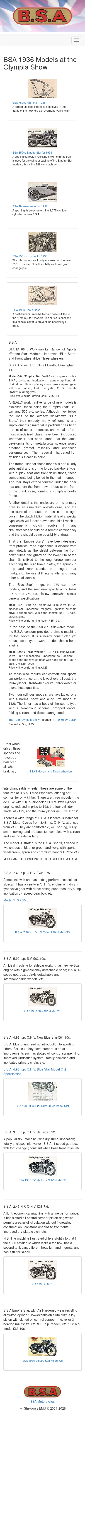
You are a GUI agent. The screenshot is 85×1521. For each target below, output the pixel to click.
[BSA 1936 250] (42, 1269)
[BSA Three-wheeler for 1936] (42, 192)
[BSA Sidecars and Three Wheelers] (51, 757)
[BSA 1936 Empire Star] (42, 1346)
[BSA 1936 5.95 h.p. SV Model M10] (42, 996)
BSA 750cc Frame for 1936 (29, 102)
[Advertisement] (42, 1453)
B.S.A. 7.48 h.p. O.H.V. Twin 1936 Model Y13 (42, 932)
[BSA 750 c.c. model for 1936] (42, 242)
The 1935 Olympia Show (24, 719)
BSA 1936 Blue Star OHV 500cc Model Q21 (42, 1106)
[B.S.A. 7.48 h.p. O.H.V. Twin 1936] (42, 918)
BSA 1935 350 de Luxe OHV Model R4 (42, 1180)
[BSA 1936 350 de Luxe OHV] (42, 1166)
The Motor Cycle (65, 719)
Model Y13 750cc (15, 900)
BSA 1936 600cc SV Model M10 (42, 1011)
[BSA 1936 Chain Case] (42, 295)
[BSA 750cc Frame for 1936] (42, 88)
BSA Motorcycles (42, 1401)
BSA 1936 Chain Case (26, 310)
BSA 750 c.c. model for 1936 (29, 256)
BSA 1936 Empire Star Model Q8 (42, 1360)
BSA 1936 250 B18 (42, 1284)
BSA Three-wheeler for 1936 (30, 206)
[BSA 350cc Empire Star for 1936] (42, 138)
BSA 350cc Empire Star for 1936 (32, 152)
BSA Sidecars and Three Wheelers (51, 771)
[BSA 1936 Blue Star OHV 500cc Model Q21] (42, 1091)
